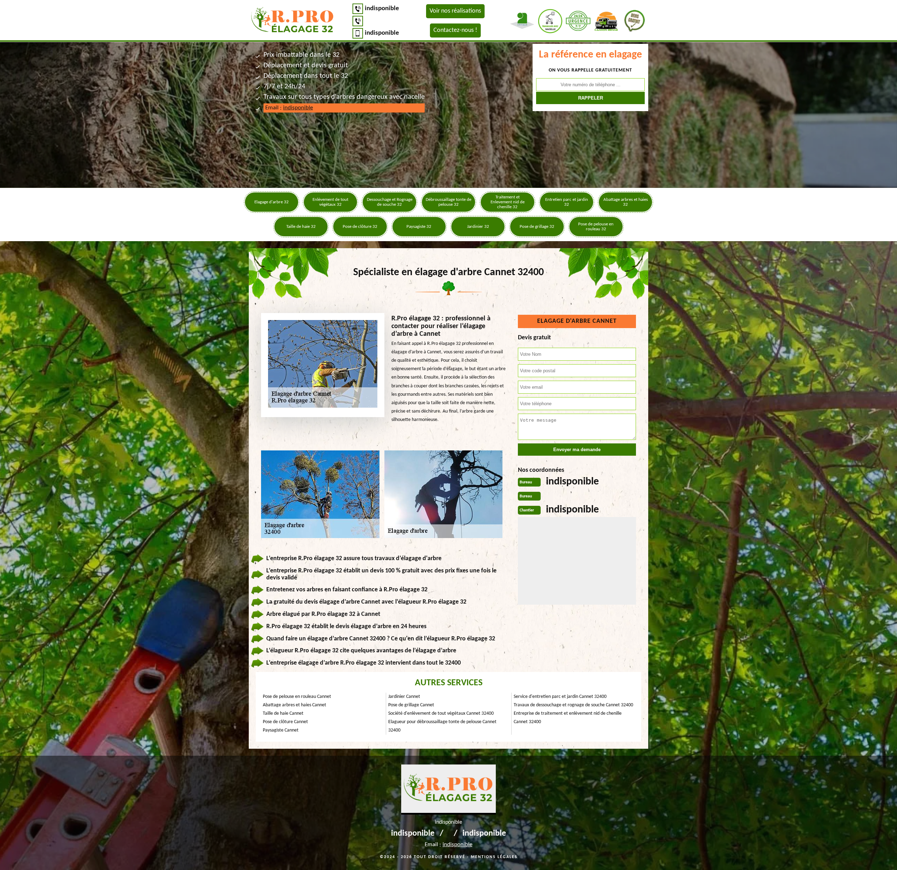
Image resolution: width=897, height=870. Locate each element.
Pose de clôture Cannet (285, 722)
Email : (289, 108)
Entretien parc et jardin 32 (566, 202)
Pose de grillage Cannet (411, 705)
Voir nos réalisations (455, 11)
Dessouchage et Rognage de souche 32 (389, 202)
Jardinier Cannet (404, 696)
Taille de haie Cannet (283, 713)
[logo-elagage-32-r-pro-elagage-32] (292, 21)
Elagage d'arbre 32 (271, 202)
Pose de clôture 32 (360, 226)
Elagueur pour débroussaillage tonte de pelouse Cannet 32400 (442, 726)
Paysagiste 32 (418, 226)
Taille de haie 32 (301, 226)
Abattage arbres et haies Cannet (294, 705)
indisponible (382, 8)
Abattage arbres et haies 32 (625, 202)
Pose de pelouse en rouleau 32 (596, 226)
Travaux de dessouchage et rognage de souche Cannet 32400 (573, 705)
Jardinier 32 (478, 226)
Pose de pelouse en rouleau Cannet (297, 696)
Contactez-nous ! (455, 30)
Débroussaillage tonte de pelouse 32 (448, 202)
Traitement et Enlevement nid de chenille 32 (508, 202)
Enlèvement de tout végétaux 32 (330, 202)
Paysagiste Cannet (281, 730)
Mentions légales (494, 857)
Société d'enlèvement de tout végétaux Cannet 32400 (441, 713)
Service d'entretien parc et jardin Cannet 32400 (560, 696)
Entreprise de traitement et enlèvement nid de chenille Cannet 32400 (568, 718)
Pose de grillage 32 (537, 226)
